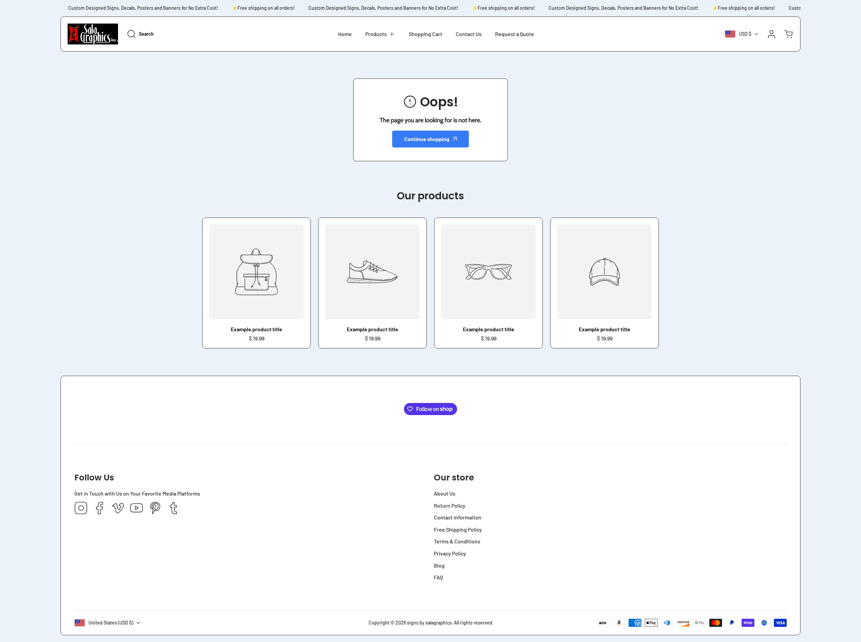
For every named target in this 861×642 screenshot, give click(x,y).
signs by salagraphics (429, 623)
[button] (380, 34)
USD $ (745, 34)
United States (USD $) (110, 623)
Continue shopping (426, 139)
